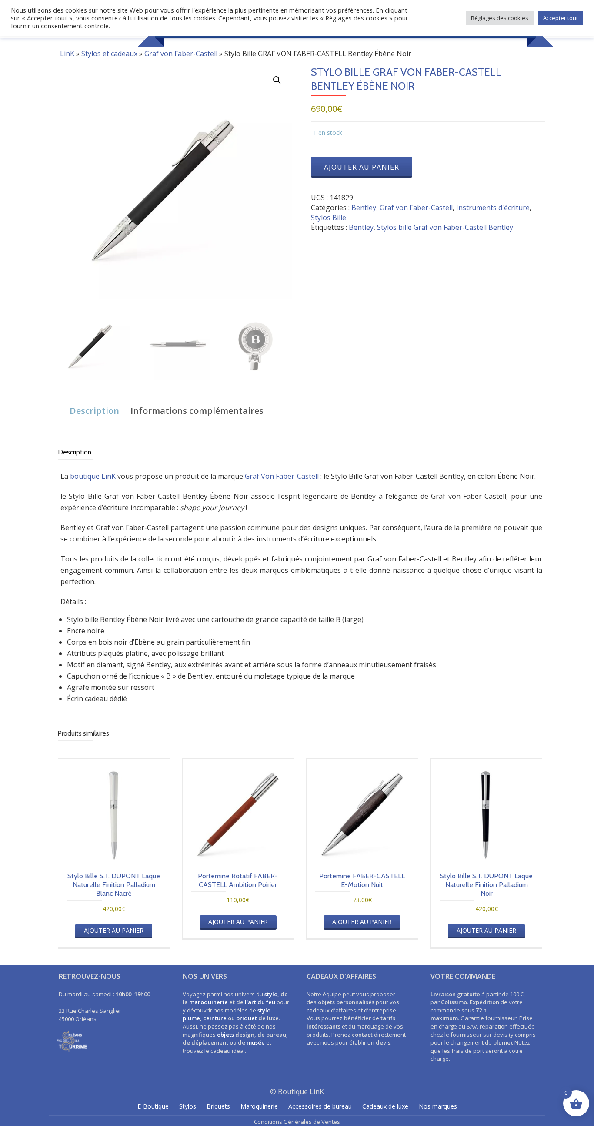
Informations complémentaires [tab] (197, 411)
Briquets (218, 1106)
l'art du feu (260, 1002)
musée (256, 1042)
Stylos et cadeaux (109, 53)
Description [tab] (94, 411)
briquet (246, 1018)
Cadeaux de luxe (385, 1106)
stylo (270, 994)
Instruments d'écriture (493, 207)
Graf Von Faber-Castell (282, 476)
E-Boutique (153, 1106)
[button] (277, 80)
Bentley (363, 207)
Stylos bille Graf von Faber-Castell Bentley (445, 227)
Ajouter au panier (361, 167)
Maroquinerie (259, 1106)
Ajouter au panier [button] (113, 930)
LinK (67, 53)
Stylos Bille (328, 217)
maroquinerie (208, 1002)
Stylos (187, 1106)
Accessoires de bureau (320, 1106)
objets (225, 1035)
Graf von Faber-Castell (180, 53)
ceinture (215, 1018)
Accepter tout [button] (560, 18)
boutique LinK (93, 476)
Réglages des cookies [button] (499, 18)
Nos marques (438, 1106)
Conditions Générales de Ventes (297, 1122)
